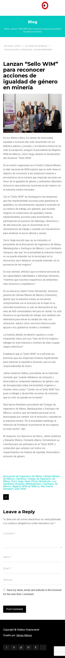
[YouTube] (43, 647)
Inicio (6, 29)
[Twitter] (6, 647)
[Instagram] (35, 647)
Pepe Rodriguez (38, 46)
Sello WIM (20, 488)
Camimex (21, 478)
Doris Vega (17, 481)
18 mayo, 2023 (12, 46)
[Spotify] (28, 647)
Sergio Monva (24, 635)
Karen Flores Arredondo (37, 481)
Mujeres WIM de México (26, 486)
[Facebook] (13, 647)
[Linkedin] (21, 647)
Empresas (26, 49)
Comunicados (12, 49)
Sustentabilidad (43, 49)
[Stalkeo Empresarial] (32, 7)
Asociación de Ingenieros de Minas (22, 476)
